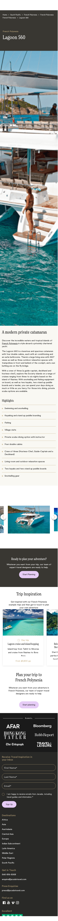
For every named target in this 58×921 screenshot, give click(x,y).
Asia (4, 824)
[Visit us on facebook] (4, 903)
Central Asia (7, 834)
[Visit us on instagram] (17, 903)
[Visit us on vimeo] (13, 903)
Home (5, 15)
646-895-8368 (9, 875)
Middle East (7, 853)
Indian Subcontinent (11, 844)
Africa (5, 820)
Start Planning (29, 574)
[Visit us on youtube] (8, 903)
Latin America (8, 848)
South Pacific (15, 15)
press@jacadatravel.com (13, 891)
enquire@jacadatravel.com (14, 879)
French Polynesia (30, 15)
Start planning (29, 705)
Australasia (7, 829)
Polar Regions (8, 858)
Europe (5, 839)
